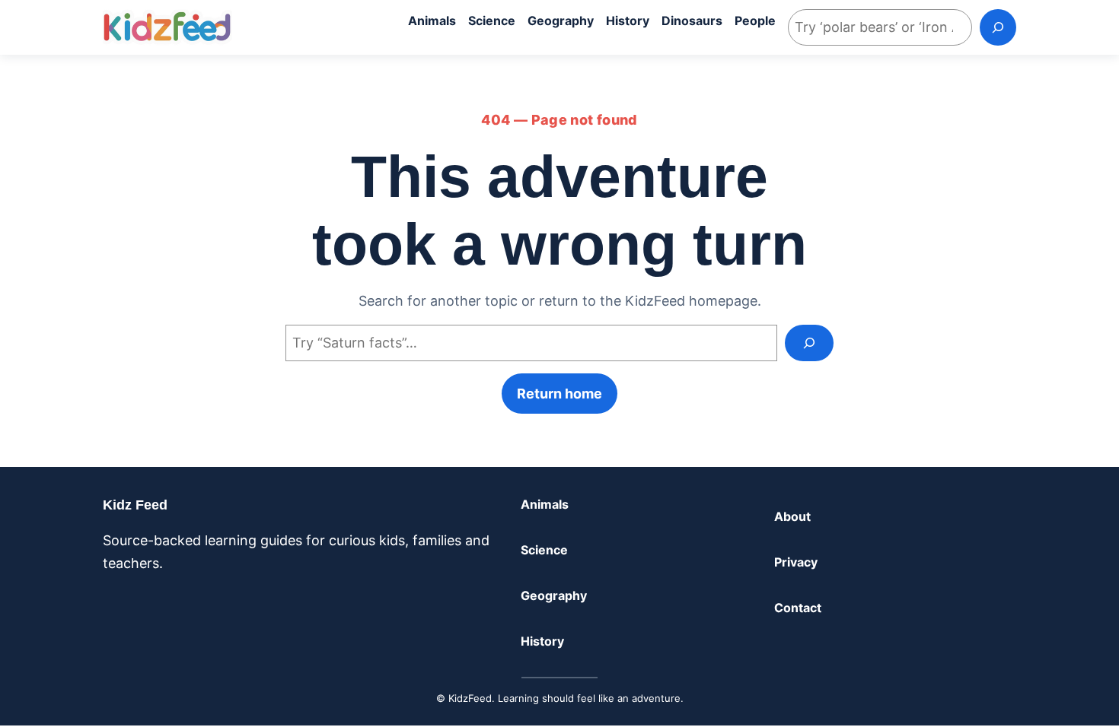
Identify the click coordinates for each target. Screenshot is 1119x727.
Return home (559, 394)
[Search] (998, 27)
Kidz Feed (135, 505)
